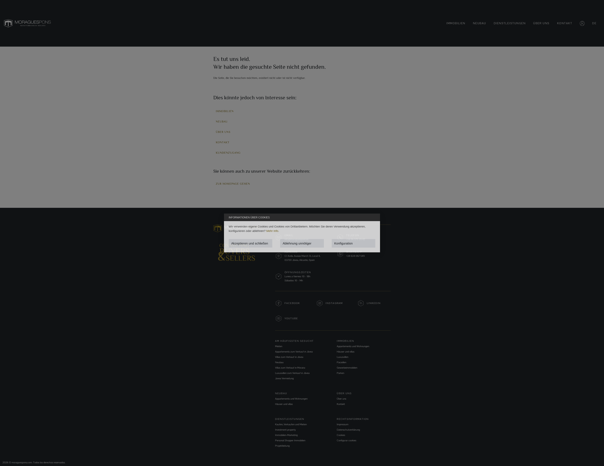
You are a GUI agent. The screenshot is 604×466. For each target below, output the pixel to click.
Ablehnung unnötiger (297, 243)
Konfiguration (343, 243)
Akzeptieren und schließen (249, 243)
